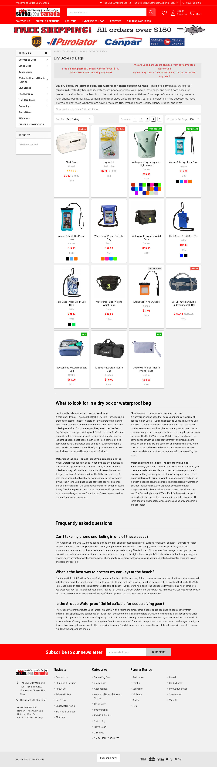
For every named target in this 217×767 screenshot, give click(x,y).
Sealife (136, 699)
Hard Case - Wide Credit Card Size (72, 303)
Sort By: (60, 119)
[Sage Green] (152, 193)
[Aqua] (111, 259)
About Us (70, 21)
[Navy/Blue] (135, 189)
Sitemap (60, 717)
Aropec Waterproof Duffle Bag (109, 369)
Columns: (126, 119)
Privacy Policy (63, 694)
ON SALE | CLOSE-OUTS (31, 124)
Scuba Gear (25, 65)
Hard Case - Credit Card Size (183, 235)
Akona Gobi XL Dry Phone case (71, 237)
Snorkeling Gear (27, 59)
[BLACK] (177, 182)
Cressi (172, 677)
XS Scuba (137, 694)
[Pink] (107, 259)
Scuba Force (175, 682)
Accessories (25, 71)
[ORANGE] (190, 182)
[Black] (186, 255)
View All (173, 699)
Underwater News (93, 21)
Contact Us (23, 21)
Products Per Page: (177, 119)
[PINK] (186, 182)
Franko (136, 682)
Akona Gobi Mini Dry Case (146, 301)
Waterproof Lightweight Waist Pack (109, 303)
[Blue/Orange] (157, 189)
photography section (67, 561)
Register (182, 13)
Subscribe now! (108, 758)
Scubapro (137, 688)
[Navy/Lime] (142, 185)
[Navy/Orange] (146, 193)
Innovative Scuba (178, 688)
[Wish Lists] (165, 13)
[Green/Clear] (74, 324)
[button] (192, 759)
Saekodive (138, 677)
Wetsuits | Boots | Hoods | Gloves (32, 79)
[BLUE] (181, 182)
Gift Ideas (24, 118)
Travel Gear (25, 112)
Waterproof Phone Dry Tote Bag (108, 237)
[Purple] (138, 193)
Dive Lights (25, 87)
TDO (134, 705)
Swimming (24, 106)
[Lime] (115, 259)
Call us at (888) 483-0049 (33, 699)
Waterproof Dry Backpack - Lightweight (146, 163)
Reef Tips (115, 21)
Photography (26, 93)
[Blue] (142, 189)
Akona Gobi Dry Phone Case (183, 161)
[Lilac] (156, 193)
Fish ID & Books (27, 99)
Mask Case (71, 161)
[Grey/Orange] (150, 189)
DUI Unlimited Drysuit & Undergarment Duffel (183, 303)
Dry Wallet (109, 161)
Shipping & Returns (47, 21)
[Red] (135, 185)
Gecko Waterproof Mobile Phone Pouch (146, 369)
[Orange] (103, 259)
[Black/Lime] (157, 185)
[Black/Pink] (150, 185)
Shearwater (175, 694)
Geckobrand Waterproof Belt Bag (72, 369)
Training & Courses (139, 21)
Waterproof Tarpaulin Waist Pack (146, 237)
